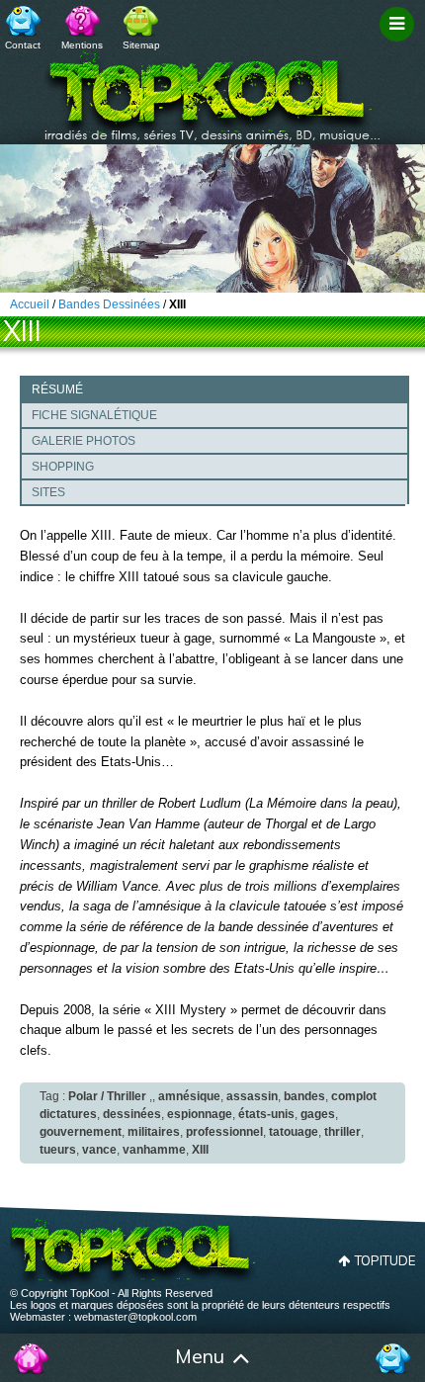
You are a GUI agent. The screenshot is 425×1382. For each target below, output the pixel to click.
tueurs (58, 1150)
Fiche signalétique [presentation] (94, 415)
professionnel (224, 1132)
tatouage (293, 1132)
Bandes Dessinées (109, 304)
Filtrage (400, 42)
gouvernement (81, 1132)
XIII (200, 1150)
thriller (342, 1132)
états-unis (266, 1114)
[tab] (214, 388)
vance (99, 1150)
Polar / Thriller (107, 1096)
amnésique (189, 1096)
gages (317, 1114)
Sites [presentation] (48, 492)
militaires (154, 1132)
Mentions (82, 45)
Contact (23, 45)
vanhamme (154, 1150)
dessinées (132, 1114)
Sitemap (141, 45)
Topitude (385, 1260)
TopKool (212, 89)
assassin (252, 1096)
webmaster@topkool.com (135, 1317)
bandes (304, 1096)
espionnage (199, 1114)
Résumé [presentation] (57, 389)
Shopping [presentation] (63, 467)
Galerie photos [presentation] (83, 441)
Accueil (32, 1358)
